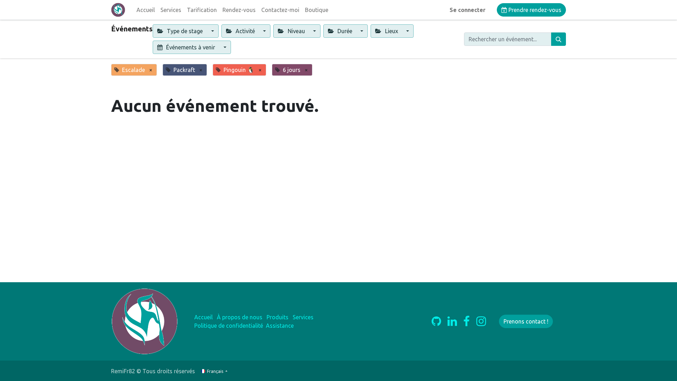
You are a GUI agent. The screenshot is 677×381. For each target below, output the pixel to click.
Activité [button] (245, 31)
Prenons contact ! (526, 321)
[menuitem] (146, 10)
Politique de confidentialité (228, 325)
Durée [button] (345, 31)
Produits (277, 317)
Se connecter (468, 10)
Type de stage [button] (184, 31)
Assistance (280, 325)
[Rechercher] (558, 39)
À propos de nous (239, 317)
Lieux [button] (392, 31)
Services (303, 317)
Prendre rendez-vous (534, 10)
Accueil (203, 317)
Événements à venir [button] (190, 47)
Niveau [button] (296, 31)
